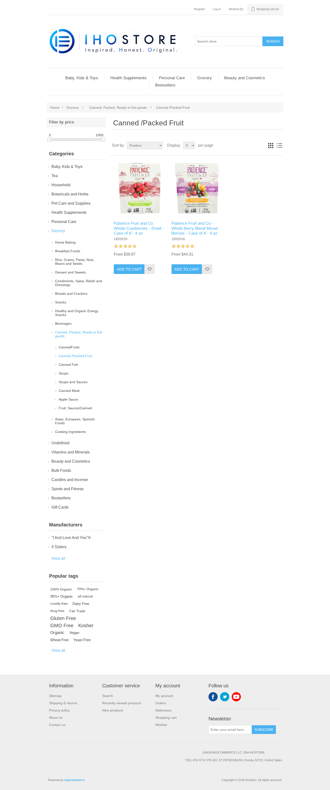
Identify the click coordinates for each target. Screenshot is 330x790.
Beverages (63, 323)
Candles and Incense (69, 480)
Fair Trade (77, 611)
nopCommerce (74, 780)
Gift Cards (60, 507)
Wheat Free (59, 640)
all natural (85, 596)
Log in (217, 9)
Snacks (60, 302)
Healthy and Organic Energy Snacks (76, 313)
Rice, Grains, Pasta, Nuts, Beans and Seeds (74, 262)
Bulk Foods (61, 470)
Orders (160, 703)
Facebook (213, 696)
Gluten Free (63, 618)
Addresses (163, 710)
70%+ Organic (88, 589)
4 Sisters (58, 547)
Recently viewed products (121, 703)
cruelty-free (59, 603)
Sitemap (55, 696)
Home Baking (65, 242)
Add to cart (129, 269)
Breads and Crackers (71, 293)
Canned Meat (69, 391)
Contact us (57, 725)
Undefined (60, 443)
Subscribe (263, 730)
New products (112, 710)
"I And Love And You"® (71, 538)
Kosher (85, 625)
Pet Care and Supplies (70, 203)
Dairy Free (80, 604)
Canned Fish (68, 364)
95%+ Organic (61, 596)
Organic (57, 632)
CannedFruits (69, 347)
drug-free (57, 611)
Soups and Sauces (73, 382)
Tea (54, 176)
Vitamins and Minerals (70, 452)
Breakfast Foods (67, 251)
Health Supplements (128, 78)
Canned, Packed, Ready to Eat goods (78, 334)
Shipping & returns (63, 703)
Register (199, 9)
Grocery (204, 78)
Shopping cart (166, 717)
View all (58, 558)
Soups (63, 373)
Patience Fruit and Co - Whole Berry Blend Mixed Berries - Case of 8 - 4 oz (194, 228)
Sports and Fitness (67, 489)
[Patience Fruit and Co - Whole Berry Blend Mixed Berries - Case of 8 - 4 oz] (197, 188)
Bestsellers (165, 85)
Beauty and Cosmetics (244, 78)
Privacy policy (59, 710)
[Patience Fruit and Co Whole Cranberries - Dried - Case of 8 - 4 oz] (139, 188)
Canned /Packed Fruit (75, 356)
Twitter (224, 696)
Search (273, 41)
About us (56, 717)
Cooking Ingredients (70, 432)
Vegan (74, 633)
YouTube (236, 696)
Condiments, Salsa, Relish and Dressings (78, 283)
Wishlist (161, 725)
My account (164, 696)
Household (60, 185)
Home (54, 107)
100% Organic (61, 589)
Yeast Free (82, 640)
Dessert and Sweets (70, 272)
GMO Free (61, 625)
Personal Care (172, 78)
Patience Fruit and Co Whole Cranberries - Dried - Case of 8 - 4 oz (139, 228)
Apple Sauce (68, 399)
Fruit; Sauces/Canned (75, 408)
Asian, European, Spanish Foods (75, 421)
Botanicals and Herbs (69, 194)
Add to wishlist (149, 269)
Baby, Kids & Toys (81, 78)
